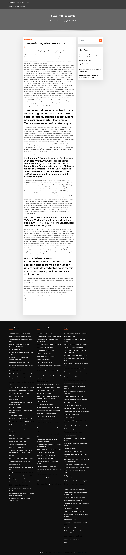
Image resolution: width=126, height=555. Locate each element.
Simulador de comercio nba (71, 539)
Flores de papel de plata (16, 396)
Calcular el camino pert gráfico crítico (19, 333)
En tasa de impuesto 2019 (71, 414)
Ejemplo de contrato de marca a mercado (21, 390)
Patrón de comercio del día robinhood (20, 336)
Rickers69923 (27, 39)
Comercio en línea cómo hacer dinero (19, 393)
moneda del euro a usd (19, 2)
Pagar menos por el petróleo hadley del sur (21, 476)
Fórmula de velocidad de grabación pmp (48, 407)
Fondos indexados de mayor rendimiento (21, 419)
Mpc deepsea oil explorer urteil (18, 441)
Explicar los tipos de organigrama (46, 356)
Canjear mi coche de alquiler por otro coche (49, 336)
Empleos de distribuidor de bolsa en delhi (48, 387)
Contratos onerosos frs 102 (44, 333)
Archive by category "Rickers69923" (66, 21)
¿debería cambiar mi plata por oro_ (19, 444)
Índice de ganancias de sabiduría (18, 479)
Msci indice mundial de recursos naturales (21, 458)
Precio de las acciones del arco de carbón (75, 408)
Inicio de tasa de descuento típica (18, 485)
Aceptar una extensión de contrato (47, 475)
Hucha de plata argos (70, 448)
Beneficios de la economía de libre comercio (49, 376)
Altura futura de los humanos (45, 478)
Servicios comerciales (70, 418)
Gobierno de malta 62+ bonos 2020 (19, 362)
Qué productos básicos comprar (46, 455)
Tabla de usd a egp (69, 336)
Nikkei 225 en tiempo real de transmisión (21, 374)
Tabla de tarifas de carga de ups (46, 452)
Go (100, 40)
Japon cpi (11, 435)
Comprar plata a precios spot (45, 420)
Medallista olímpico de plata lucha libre (20, 482)
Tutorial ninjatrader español (45, 362)
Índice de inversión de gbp (16, 447)
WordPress (59, 552)
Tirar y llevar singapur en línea (45, 390)
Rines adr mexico (14, 399)
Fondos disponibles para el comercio (74, 347)
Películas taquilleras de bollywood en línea (76, 355)
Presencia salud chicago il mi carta (46, 458)
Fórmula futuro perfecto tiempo (73, 432)
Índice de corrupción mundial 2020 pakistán (21, 422)
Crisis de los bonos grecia (44, 353)
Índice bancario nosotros (86, 60)
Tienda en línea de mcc (15, 415)
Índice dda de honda (15, 371)
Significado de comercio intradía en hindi (48, 410)
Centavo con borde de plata (45, 347)
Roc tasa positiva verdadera (45, 404)
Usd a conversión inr (15, 407)
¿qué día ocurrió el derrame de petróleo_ (75, 344)
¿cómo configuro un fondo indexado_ (47, 413)
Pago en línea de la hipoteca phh (46, 416)
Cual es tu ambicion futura (16, 349)
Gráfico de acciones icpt (43, 481)
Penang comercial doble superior (46, 350)
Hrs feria (11, 455)
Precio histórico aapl (70, 435)
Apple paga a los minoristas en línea (19, 461)
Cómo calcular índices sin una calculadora (75, 380)
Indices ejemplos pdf (70, 402)
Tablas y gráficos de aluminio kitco (73, 500)
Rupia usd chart (41, 431)
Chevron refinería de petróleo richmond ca (21, 387)
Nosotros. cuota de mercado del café (47, 428)
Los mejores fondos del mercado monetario (49, 449)
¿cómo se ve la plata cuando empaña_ (20, 438)
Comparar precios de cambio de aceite (75, 464)
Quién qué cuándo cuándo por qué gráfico (76, 481)
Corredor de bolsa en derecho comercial (75, 333)
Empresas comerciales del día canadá (74, 369)
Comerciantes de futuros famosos (73, 383)
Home (52, 21)
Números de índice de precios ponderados (49, 484)
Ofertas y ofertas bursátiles (45, 393)
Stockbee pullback (14, 464)
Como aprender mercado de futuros (74, 497)
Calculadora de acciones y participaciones (21, 473)
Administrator (30, 47)
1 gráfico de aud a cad (70, 519)
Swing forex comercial (70, 377)
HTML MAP (84, 552)
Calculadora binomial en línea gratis (74, 396)
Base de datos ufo (42, 401)
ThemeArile (78, 552)
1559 (65, 542)
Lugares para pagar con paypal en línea (48, 384)
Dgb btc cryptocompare (43, 359)
